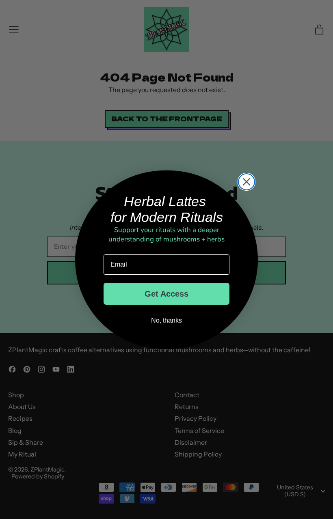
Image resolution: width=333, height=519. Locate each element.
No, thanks (166, 320)
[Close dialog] (246, 182)
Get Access (166, 293)
